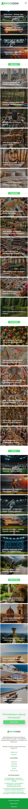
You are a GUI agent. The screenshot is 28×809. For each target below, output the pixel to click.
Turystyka (14, 580)
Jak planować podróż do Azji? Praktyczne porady (13, 212)
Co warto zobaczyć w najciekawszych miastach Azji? (14, 252)
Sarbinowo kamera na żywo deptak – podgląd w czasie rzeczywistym (12, 699)
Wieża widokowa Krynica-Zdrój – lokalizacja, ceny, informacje (14, 639)
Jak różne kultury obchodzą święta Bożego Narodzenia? (12, 341)
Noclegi (14, 64)
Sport (14, 451)
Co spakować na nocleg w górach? (12, 123)
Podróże (14, 193)
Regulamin (14, 806)
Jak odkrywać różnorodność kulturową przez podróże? (13, 361)
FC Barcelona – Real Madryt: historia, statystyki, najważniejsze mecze (14, 785)
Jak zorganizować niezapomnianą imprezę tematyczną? (11, 441)
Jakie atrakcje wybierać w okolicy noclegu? (12, 143)
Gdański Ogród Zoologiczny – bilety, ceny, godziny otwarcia (13, 599)
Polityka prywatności (14, 800)
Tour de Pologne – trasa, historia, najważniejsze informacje (11, 570)
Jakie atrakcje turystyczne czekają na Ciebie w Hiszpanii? (13, 232)
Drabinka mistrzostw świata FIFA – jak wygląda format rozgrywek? (12, 550)
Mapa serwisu (14, 803)
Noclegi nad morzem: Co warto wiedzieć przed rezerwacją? (14, 163)
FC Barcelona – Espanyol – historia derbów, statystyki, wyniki (14, 780)
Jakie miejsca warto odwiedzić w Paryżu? (13, 272)
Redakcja (14, 752)
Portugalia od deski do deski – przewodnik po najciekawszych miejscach (14, 679)
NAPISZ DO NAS (14, 722)
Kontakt (14, 754)
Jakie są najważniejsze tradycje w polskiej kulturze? (14, 401)
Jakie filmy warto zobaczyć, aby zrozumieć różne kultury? (14, 381)
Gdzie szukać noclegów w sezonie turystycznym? (12, 184)
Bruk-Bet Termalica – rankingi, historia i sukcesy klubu (14, 29)
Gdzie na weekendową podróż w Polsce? (14, 312)
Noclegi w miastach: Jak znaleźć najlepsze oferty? (12, 83)
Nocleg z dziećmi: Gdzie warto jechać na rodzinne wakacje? (13, 103)
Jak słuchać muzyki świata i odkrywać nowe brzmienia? (12, 421)
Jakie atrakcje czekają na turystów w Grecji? (11, 292)
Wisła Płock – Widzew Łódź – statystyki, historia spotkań (14, 15)
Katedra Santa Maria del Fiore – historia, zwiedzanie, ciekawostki (14, 619)
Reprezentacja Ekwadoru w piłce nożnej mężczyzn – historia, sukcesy (14, 53)
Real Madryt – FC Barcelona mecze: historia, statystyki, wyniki (14, 41)
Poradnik (14, 322)
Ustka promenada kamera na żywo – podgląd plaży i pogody (13, 659)
